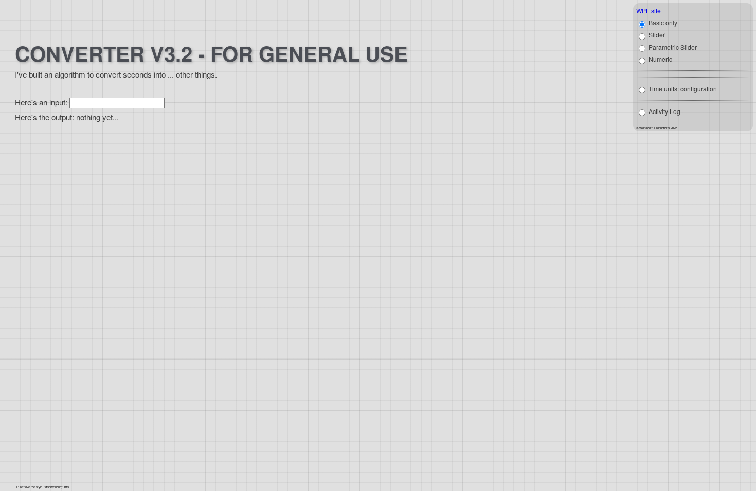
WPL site (648, 10)
